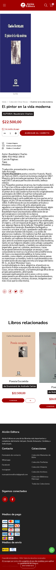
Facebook (6, 465)
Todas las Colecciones (41, 484)
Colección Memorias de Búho (41, 456)
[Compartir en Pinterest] (21, 292)
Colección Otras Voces (18, 102)
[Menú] (4, 5)
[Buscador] (45, 5)
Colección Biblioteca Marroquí (40, 478)
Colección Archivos (39, 472)
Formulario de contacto (11, 455)
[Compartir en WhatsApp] (5, 292)
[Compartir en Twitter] (16, 292)
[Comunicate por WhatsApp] (52, 550)
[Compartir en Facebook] (10, 292)
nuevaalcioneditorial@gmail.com (15, 474)
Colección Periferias (40, 462)
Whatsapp (6, 460)
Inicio (4, 102)
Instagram (6, 469)
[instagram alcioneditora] (5, 499)
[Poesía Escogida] (30, 400)
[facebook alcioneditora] (12, 499)
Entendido (28, 566)
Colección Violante (39, 467)
